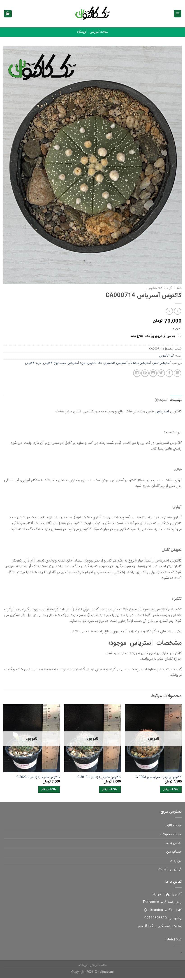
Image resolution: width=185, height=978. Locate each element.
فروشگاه (82, 32)
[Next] (3, 752)
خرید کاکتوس (33, 363)
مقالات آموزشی (99, 32)
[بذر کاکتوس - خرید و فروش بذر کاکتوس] (92, 13)
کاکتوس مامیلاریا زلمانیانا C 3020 (38, 777)
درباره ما (176, 860)
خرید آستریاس (77, 363)
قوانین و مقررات (170, 869)
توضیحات (176, 400)
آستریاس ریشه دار (140, 363)
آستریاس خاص (161, 363)
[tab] (176, 400)
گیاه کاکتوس (155, 288)
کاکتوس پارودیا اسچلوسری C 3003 (159, 777)
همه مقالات (173, 825)
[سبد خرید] (8, 13)
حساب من (174, 851)
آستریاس (162, 411)
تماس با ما (174, 843)
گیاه (169, 288)
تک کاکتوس (94, 363)
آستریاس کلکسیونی (115, 363)
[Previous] (181, 752)
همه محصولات (171, 834)
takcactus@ (153, 910)
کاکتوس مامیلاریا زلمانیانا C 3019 (99, 777)
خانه (179, 288)
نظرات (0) (161, 400)
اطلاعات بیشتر (171, 789)
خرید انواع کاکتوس (54, 363)
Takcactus (150, 902)
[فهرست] (177, 13)
